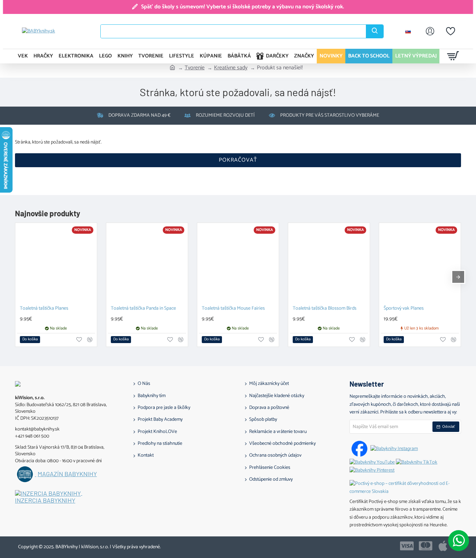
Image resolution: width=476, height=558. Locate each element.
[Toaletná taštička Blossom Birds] (329, 264)
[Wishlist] (450, 31)
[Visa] (407, 546)
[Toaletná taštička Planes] (56, 264)
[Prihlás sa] (430, 31)
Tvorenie (195, 67)
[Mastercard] (425, 546)
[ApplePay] (443, 546)
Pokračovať (238, 160)
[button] (30, 339)
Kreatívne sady (230, 67)
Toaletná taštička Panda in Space (143, 308)
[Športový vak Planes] (420, 264)
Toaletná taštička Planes (44, 308)
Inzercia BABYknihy (45, 500)
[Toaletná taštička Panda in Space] (147, 264)
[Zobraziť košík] (453, 56)
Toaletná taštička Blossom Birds (324, 308)
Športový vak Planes (404, 308)
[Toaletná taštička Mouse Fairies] (238, 264)
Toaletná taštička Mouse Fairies (233, 308)
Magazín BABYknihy (67, 474)
